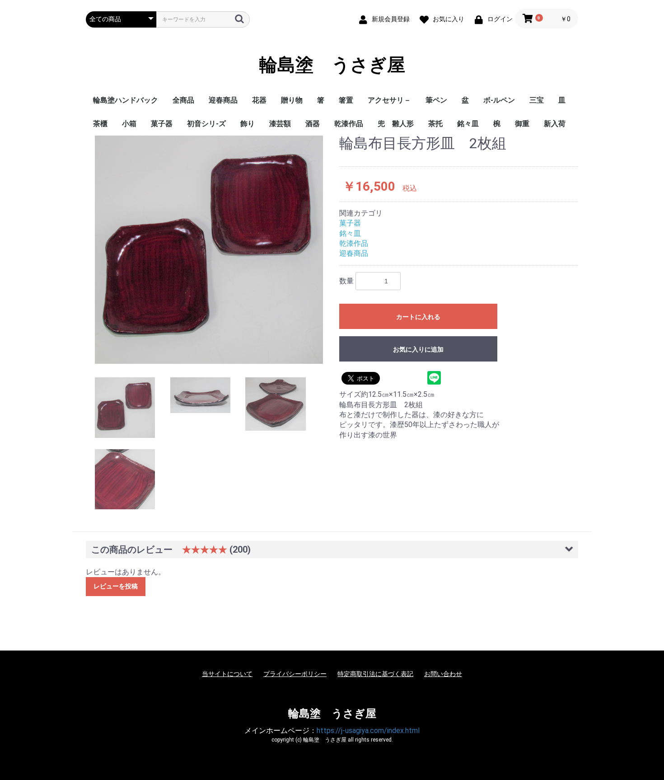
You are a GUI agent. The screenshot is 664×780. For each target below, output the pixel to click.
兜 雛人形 (396, 123)
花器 (259, 100)
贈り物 (292, 100)
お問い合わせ (443, 673)
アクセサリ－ (389, 100)
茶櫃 (100, 123)
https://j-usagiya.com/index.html (368, 730)
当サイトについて (227, 673)
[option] (209, 250)
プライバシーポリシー (295, 673)
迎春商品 (223, 100)
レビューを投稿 (116, 586)
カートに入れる (418, 316)
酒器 (312, 123)
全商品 (183, 100)
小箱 (129, 123)
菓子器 (162, 123)
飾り (247, 123)
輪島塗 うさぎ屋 (332, 65)
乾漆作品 (348, 123)
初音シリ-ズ (206, 123)
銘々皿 (468, 123)
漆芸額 (280, 123)
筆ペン (436, 100)
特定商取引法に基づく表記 (375, 673)
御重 (522, 123)
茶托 (435, 123)
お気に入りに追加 (418, 349)
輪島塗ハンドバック (125, 100)
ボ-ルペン (499, 100)
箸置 (346, 100)
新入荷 (555, 123)
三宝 (536, 100)
